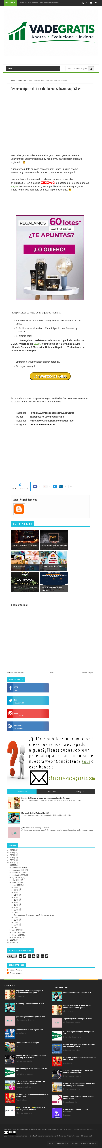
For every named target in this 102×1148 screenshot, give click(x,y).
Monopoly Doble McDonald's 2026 (30, 1004)
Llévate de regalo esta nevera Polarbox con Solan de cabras (79, 1046)
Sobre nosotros (62, 1143)
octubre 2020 (17, 873)
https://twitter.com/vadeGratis (47, 416)
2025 (12, 853)
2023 (12, 858)
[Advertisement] (50, 135)
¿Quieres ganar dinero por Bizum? (30, 1017)
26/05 (16, 890)
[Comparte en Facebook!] (35, 486)
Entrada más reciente (15, 673)
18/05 (16, 897)
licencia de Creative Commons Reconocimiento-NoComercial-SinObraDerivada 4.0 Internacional (57, 1136)
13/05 (16, 905)
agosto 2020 (17, 877)
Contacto (74, 1143)
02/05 (16, 925)
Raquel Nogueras (16, 973)
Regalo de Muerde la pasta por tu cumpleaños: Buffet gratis (29, 992)
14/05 (16, 902)
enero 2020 (16, 937)
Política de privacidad (88, 1143)
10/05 (16, 908)
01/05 (16, 927)
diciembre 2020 (18, 868)
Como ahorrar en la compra (27, 1043)
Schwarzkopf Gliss (50, 376)
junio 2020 (16, 883)
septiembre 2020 (18, 875)
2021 (12, 863)
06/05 (16, 917)
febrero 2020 (17, 935)
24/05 (16, 892)
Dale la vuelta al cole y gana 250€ (29, 1030)
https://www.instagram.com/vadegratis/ (52, 420)
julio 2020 (16, 880)
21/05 (16, 895)
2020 (12, 865)
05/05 (16, 920)
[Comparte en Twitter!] (55, 486)
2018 (12, 942)
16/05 (16, 900)
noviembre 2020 (18, 870)
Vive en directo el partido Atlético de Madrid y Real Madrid (31, 1057)
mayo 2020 (16, 885)
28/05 (16, 888)
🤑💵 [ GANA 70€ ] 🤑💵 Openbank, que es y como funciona (30, 1108)
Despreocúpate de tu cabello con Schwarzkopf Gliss (34, 915)
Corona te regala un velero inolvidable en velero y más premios (79, 1084)
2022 (12, 860)
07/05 (16, 912)
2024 (12, 855)
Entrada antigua (87, 673)
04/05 (16, 922)
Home (51, 1143)
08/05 (16, 910)
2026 (12, 850)
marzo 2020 (17, 932)
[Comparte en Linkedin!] (61, 486)
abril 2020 (16, 930)
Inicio (52, 673)
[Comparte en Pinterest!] (45, 486)
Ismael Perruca (16, 970)
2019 (12, 940)
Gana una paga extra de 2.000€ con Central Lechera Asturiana (30, 1082)
